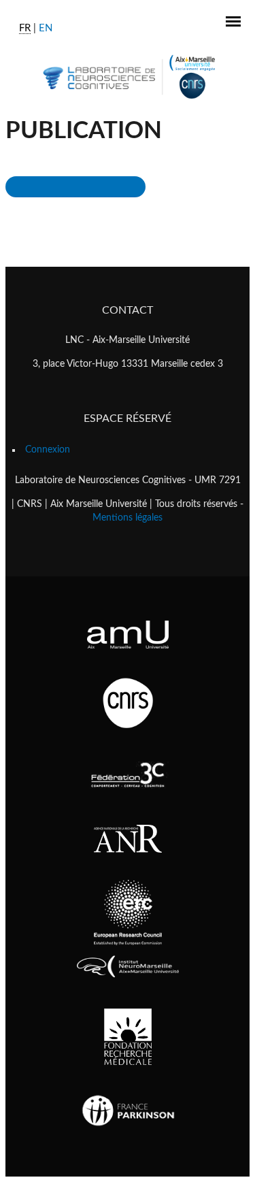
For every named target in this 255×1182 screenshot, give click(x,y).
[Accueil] (127, 76)
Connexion (47, 450)
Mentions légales (127, 518)
